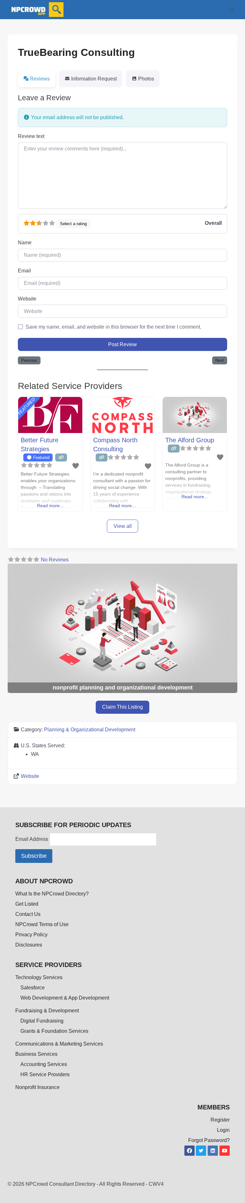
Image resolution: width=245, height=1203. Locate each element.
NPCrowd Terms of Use (42, 924)
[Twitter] (201, 1151)
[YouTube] (224, 1151)
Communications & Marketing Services (59, 1044)
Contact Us (28, 914)
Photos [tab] (146, 78)
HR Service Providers (45, 1074)
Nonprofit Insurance (37, 1087)
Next (219, 360)
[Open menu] (231, 9)
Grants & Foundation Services (54, 1031)
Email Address (32, 839)
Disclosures (28, 945)
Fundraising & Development (47, 1010)
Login (223, 1130)
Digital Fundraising (41, 1021)
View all (123, 526)
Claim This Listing (122, 707)
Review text (31, 136)
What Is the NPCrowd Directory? (52, 893)
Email (24, 270)
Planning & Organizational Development (89, 729)
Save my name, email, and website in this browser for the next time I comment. (113, 327)
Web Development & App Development (64, 998)
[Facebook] (189, 1151)
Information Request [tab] (94, 78)
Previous (29, 360)
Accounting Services (43, 1064)
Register (220, 1120)
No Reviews (55, 559)
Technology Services (39, 977)
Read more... (50, 505)
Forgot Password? (209, 1140)
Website (27, 298)
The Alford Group (189, 440)
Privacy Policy (31, 934)
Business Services (36, 1054)
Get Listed (26, 904)
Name (25, 242)
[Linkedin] (213, 1151)
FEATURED (26, 406)
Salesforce (32, 987)
